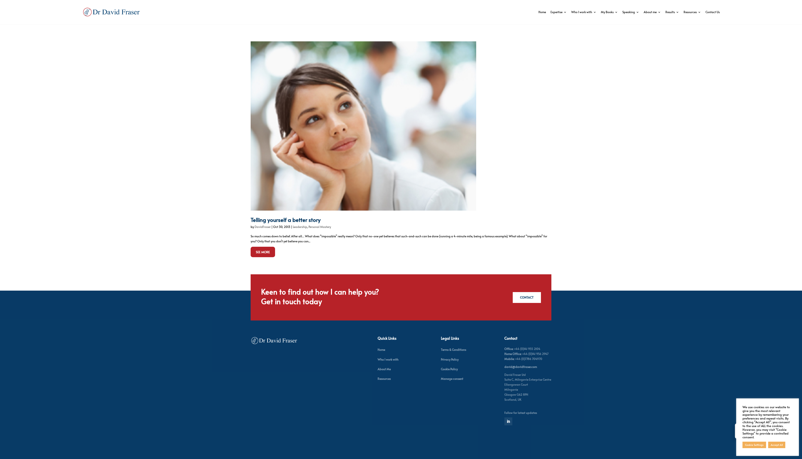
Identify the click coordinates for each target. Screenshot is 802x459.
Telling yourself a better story (286, 219)
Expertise (556, 12)
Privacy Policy (450, 359)
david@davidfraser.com (520, 367)
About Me (384, 369)
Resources (690, 12)
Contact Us (713, 12)
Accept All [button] (777, 445)
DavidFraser (263, 227)
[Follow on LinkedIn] (508, 421)
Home (542, 12)
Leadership (300, 227)
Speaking (628, 12)
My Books (607, 12)
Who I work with (581, 12)
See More (263, 252)
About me (650, 12)
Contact (527, 297)
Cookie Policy (449, 369)
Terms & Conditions (453, 350)
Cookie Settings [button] (754, 445)
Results (670, 12)
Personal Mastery (319, 227)
